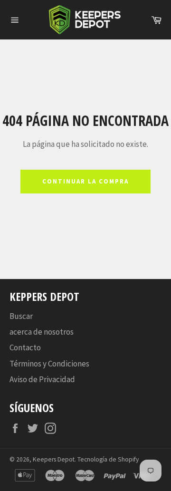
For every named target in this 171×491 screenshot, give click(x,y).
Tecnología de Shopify (108, 459)
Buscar (21, 316)
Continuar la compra (85, 181)
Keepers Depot (54, 459)
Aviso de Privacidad (42, 379)
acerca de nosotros (42, 332)
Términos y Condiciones (49, 363)
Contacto (25, 347)
